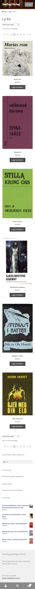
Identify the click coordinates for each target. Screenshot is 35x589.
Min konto (6, 586)
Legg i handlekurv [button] (17, 87)
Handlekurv (27, 584)
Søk (17, 586)
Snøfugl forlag (11, 4)
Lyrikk (10, 11)
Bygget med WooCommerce (11, 578)
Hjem (5, 11)
